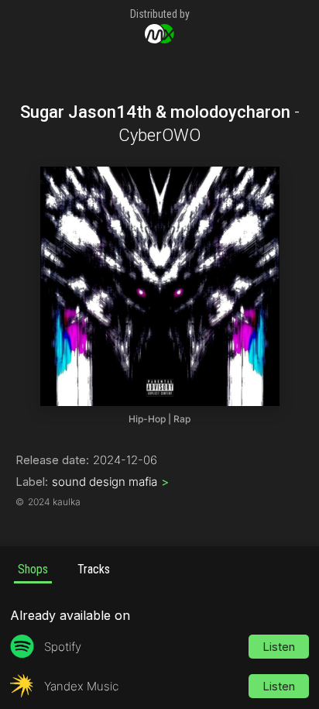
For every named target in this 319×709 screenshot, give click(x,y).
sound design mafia (110, 481)
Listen (278, 646)
